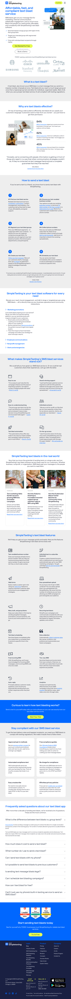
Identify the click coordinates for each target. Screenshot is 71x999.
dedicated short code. (46, 209)
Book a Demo (22, 52)
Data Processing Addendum (51, 995)
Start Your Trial (35, 717)
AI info (55, 951)
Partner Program (58, 953)
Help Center (43, 961)
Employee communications (17, 340)
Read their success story (14, 514)
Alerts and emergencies (16, 347)
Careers (56, 948)
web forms (17, 586)
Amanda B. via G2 (55, 390)
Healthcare (10, 490)
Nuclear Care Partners (35, 281)
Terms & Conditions (38, 993)
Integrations (43, 951)
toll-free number (54, 207)
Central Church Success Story (35, 168)
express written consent (20, 745)
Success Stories (44, 958)
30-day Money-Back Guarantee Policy (53, 993)
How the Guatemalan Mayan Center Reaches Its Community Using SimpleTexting (56, 497)
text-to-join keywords (46, 235)
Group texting (9, 825)
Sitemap (28, 975)
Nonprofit (30, 490)
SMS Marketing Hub (31, 951)
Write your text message (16, 258)
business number (44, 205)
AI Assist (17, 261)
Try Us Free (35, 935)
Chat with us (30, 980)
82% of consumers (42, 136)
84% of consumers (42, 124)
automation (19, 203)
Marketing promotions (16, 309)
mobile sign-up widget (55, 786)
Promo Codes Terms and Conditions (34, 995)
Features (42, 948)
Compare (42, 956)
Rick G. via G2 (13, 390)
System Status (44, 963)
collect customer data (56, 637)
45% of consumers (42, 147)
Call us (41, 979)
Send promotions (27, 325)
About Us (56, 946)
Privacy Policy (29, 993)
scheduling (11, 203)
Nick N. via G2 (26, 439)
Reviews (42, 953)
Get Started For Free (22, 46)
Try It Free (58, 2)
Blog (27, 946)
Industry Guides (30, 948)
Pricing (42, 946)
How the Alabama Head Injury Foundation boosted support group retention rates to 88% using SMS (35, 498)
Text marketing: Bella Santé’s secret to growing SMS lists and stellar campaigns (14, 497)
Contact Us (57, 956)
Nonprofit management (16, 343)
